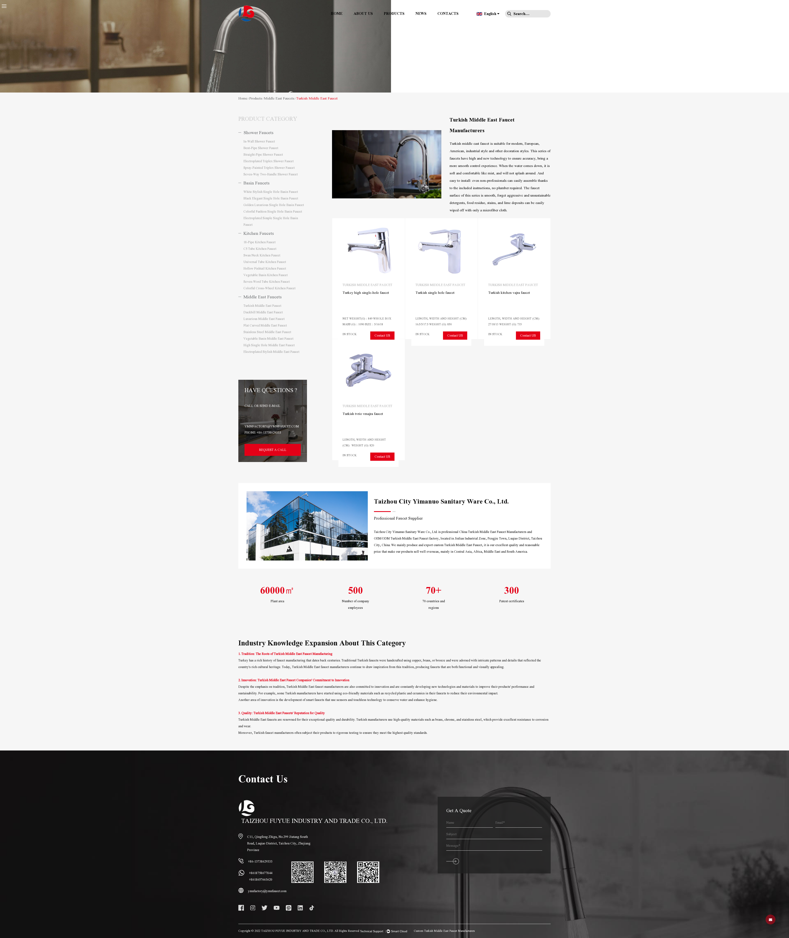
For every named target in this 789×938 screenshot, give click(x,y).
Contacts (447, 14)
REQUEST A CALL (272, 450)
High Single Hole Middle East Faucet (269, 345)
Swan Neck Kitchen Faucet (261, 255)
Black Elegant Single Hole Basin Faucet (270, 198)
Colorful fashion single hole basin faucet (272, 211)
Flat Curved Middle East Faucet (265, 325)
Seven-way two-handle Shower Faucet (270, 174)
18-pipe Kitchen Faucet (259, 242)
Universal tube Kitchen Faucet (264, 262)
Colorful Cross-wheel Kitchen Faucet (269, 288)
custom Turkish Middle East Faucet (458, 545)
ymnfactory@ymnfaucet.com (272, 426)
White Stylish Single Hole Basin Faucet (270, 192)
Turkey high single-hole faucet (366, 293)
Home (337, 14)
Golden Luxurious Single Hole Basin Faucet (273, 205)
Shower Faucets (258, 132)
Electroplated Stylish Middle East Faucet (271, 352)
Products (394, 14)
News (420, 14)
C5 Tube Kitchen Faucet (259, 249)
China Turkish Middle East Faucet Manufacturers (492, 532)
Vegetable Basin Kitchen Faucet (265, 275)
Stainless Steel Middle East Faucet (267, 332)
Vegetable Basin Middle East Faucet (268, 338)
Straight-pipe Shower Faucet (263, 154)
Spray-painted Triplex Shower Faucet (269, 168)
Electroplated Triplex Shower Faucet (268, 161)
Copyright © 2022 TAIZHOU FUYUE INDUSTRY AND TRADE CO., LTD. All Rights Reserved (298, 931)
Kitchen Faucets (258, 233)
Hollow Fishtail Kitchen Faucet (264, 268)
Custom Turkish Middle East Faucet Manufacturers (444, 931)
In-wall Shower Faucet (259, 141)
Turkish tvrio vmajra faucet (363, 414)
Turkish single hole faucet (434, 293)
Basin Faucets (256, 183)
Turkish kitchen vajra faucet (509, 293)
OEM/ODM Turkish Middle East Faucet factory (406, 538)
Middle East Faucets (279, 98)
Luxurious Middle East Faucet (264, 319)
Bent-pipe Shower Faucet (260, 148)
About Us (363, 14)
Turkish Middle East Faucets (273, 713)
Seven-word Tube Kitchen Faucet (266, 282)
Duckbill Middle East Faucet (263, 312)
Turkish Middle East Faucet (262, 306)
